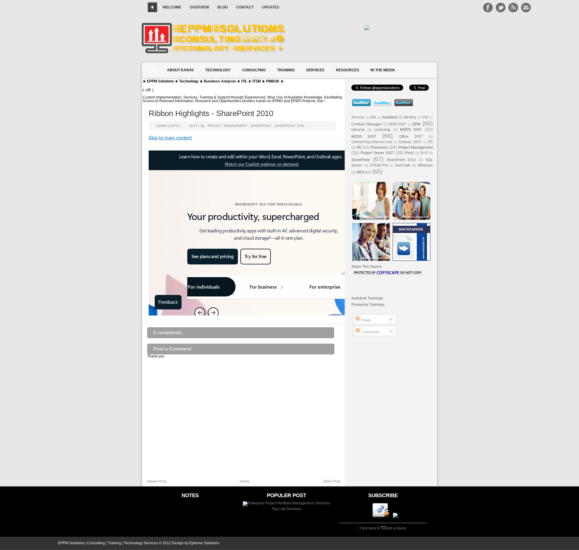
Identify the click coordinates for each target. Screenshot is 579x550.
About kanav (180, 70)
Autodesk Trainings (367, 298)
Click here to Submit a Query (382, 528)
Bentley (410, 117)
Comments (370, 332)
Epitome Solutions (204, 543)
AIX (373, 117)
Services (315, 70)
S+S (423, 153)
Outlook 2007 (410, 142)
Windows (425, 165)
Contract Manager (366, 124)
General (358, 130)
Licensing (382, 130)
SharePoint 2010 (289, 126)
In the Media (383, 70)
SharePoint (261, 126)
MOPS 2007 (411, 130)
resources (347, 70)
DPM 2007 (397, 124)
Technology (218, 70)
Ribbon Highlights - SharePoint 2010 (211, 113)
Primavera (379, 147)
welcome (172, 7)
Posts (366, 320)
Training (286, 70)
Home (245, 481)
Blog (222, 7)
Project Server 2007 (377, 153)
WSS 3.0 (363, 172)
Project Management (227, 126)
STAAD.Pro (379, 165)
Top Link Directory (286, 509)
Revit (409, 153)
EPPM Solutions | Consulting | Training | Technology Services (108, 543)
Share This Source (366, 266)
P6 (359, 147)
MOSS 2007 (363, 136)
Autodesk (389, 117)
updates (270, 7)
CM (425, 117)
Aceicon (358, 117)
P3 (430, 142)
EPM (416, 124)
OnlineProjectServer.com (371, 142)
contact (245, 7)
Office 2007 (411, 136)
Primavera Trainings (367, 304)
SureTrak (402, 165)
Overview (199, 7)
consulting (254, 70)
